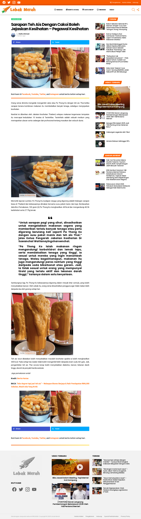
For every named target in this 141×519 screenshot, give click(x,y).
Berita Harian (22, 378)
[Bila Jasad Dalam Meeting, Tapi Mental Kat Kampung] (112, 98)
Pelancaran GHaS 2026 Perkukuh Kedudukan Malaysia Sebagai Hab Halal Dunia (118, 186)
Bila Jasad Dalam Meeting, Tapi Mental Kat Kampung (70, 478)
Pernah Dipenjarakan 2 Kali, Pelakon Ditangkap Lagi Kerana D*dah (115, 490)
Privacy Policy (125, 516)
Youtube (34, 94)
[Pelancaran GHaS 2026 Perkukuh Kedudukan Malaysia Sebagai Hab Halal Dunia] (100, 186)
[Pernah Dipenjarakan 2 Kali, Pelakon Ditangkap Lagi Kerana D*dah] (97, 490)
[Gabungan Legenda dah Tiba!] (100, 134)
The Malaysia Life (30, 353)
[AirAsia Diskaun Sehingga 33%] (100, 143)
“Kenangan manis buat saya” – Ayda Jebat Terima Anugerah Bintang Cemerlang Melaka (115, 471)
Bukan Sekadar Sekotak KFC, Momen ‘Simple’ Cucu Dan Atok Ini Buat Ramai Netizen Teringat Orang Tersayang (117, 27)
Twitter (42, 94)
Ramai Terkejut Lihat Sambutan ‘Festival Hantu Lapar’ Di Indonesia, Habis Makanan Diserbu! (116, 37)
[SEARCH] (133, 9)
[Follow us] (137, 9)
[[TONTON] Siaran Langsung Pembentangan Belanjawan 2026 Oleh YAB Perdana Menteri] (100, 115)
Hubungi (135, 2)
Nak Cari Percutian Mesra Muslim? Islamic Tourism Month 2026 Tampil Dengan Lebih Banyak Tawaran (117, 163)
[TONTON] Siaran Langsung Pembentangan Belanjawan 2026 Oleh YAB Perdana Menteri (117, 116)
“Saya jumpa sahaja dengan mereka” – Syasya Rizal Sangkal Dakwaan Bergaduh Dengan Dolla (116, 462)
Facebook (26, 94)
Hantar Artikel (126, 2)
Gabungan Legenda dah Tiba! (118, 132)
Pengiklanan (90, 516)
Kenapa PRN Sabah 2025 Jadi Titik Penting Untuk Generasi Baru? (117, 125)
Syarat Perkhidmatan (111, 516)
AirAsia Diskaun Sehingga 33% (117, 141)
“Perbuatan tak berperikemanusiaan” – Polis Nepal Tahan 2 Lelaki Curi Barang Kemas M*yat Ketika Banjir (117, 60)
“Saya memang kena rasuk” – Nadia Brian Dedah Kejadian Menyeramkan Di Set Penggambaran (114, 481)
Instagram (54, 94)
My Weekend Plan (30, 195)
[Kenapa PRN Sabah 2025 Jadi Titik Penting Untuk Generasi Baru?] (100, 125)
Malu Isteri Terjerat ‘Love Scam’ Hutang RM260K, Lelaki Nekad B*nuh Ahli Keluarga (117, 70)
